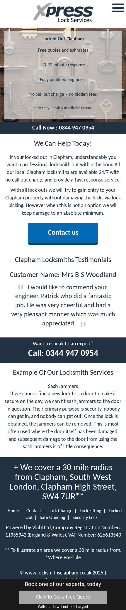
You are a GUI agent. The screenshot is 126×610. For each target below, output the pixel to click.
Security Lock (85, 517)
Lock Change (60, 511)
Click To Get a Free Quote (63, 597)
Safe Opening (52, 517)
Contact (33, 511)
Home (13, 511)
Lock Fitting (90, 511)
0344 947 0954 (76, 128)
